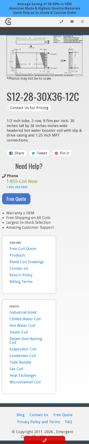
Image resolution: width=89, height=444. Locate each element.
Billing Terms (21, 281)
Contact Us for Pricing (29, 108)
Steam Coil (19, 332)
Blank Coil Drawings (27, 262)
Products (17, 255)
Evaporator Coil (23, 349)
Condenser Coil (23, 355)
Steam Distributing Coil (26, 341)
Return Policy (21, 275)
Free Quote (16, 198)
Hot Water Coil (22, 325)
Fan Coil (16, 369)
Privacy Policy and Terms (38, 422)
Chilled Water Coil (25, 319)
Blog (20, 415)
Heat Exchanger (23, 375)
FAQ (68, 422)
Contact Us (19, 268)
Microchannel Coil (25, 382)
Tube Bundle (20, 362)
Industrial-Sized (23, 312)
